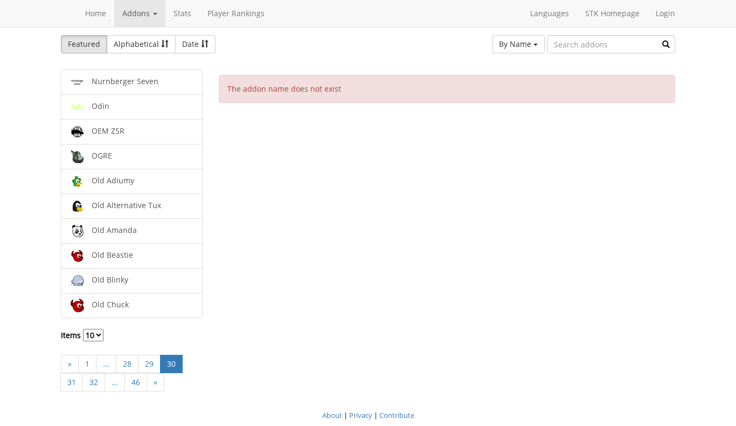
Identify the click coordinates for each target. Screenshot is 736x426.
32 (93, 382)
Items (72, 335)
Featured (84, 44)
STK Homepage (612, 13)
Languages (549, 13)
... (106, 364)
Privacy (360, 415)
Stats (182, 13)
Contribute (396, 415)
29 (149, 364)
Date (191, 44)
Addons (137, 13)
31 (71, 382)
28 (127, 364)
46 (135, 382)
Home (95, 13)
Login (665, 13)
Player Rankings (236, 13)
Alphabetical (137, 44)
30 (171, 364)
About (332, 415)
